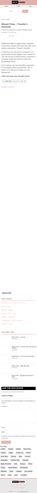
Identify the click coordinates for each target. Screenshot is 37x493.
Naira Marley (12, 467)
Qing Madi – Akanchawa (8, 317)
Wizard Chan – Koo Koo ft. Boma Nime (23, 356)
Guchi (3, 475)
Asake (3, 449)
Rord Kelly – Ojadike (7, 310)
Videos (18, 6)
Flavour (22, 464)
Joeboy (3, 453)
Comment (4, 406)
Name (3, 427)
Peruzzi (27, 456)
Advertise (26, 485)
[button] (11, 36)
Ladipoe (19, 471)
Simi (15, 464)
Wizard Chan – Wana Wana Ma (20, 366)
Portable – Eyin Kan (6, 324)
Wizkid (18, 449)
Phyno (3, 467)
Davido (10, 449)
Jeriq (9, 475)
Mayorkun (4, 460)
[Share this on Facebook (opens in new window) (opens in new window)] (2, 36)
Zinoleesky (23, 467)
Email (3, 432)
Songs (6, 6)
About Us (22, 487)
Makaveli (5, 32)
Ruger (11, 453)
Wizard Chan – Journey (18, 337)
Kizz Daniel (28, 471)
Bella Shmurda (6, 464)
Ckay (11, 471)
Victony (13, 456)
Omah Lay (19, 453)
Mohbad (3, 471)
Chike (30, 464)
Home (3, 19)
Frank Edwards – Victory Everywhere (11, 320)
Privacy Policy (19, 485)
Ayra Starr (4, 456)
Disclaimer (11, 485)
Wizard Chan (6, 293)
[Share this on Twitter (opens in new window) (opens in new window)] (5, 36)
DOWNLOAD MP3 (7, 87)
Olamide (25, 460)
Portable (24, 475)
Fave (16, 475)
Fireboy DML (15, 460)
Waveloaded (14, 491)
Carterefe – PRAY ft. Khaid (8, 313)
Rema (28, 453)
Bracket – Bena (5, 306)
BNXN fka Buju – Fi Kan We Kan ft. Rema (13, 303)
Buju (20, 456)
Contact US (15, 487)
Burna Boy (27, 449)
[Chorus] (18, 482)
